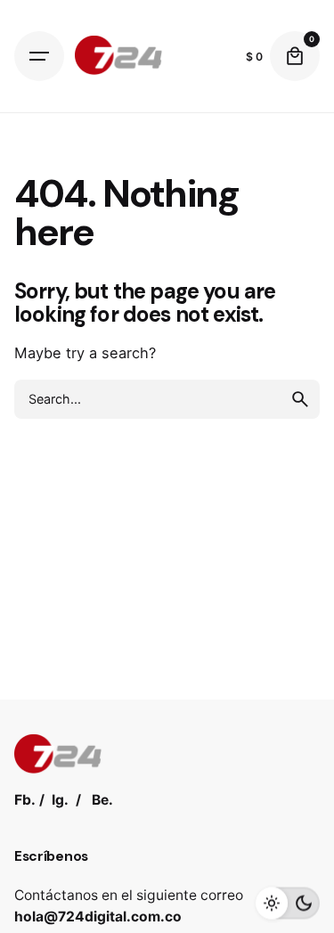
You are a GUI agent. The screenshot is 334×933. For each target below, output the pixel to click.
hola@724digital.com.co (98, 916)
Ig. (60, 799)
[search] (300, 399)
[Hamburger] (39, 56)
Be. (102, 799)
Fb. (25, 799)
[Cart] (295, 56)
